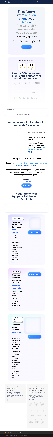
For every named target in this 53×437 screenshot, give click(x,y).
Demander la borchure (34, 232)
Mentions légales (20, 432)
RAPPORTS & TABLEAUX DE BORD (17, 319)
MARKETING (16, 271)
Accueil (7, 432)
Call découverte (26, 46)
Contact (12, 432)
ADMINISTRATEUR (18, 218)
